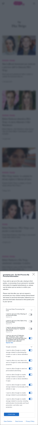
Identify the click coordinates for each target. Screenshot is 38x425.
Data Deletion (8, 421)
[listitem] (19, 310)
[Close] (34, 275)
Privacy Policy (30, 421)
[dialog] (19, 348)
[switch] (30, 315)
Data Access (19, 421)
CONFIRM (11, 414)
